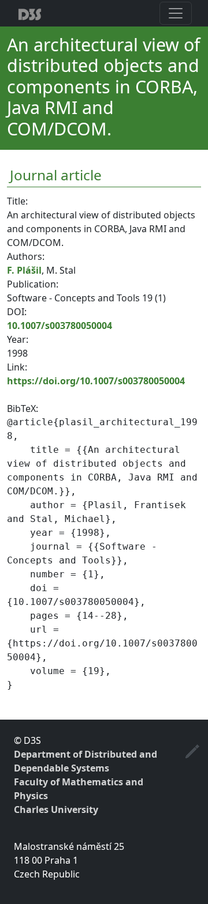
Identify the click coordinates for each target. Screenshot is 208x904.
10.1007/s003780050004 (59, 325)
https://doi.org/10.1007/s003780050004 (96, 381)
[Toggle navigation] (175, 13)
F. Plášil (24, 270)
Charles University (56, 809)
